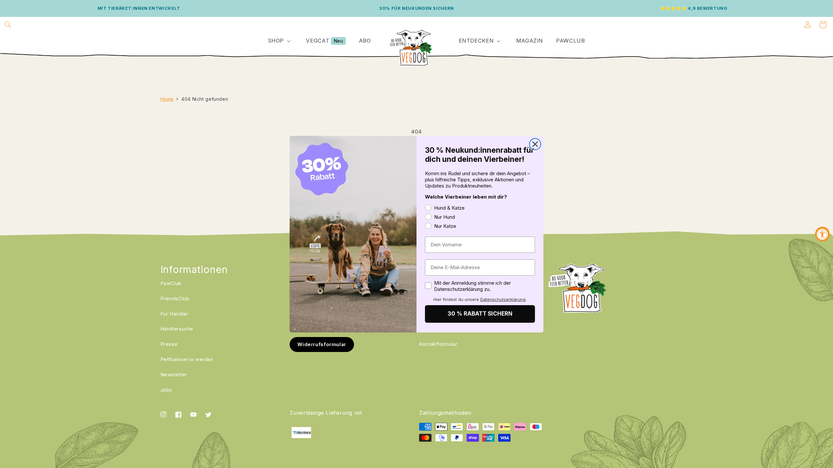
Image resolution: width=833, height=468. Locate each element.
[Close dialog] (535, 144)
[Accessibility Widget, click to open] (822, 234)
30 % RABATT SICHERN (480, 313)
